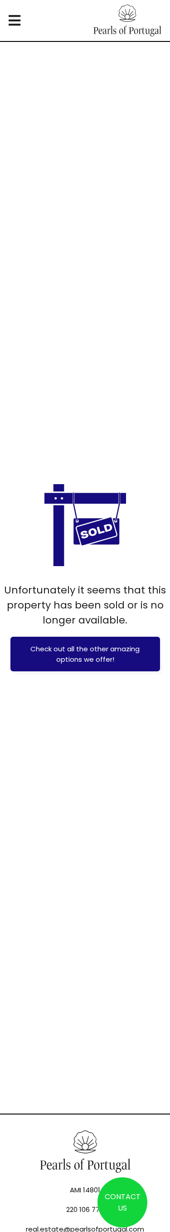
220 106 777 (85, 1209)
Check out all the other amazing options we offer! (85, 654)
